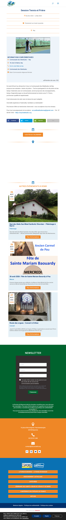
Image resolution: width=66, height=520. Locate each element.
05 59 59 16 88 (33, 438)
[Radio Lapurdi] (28, 467)
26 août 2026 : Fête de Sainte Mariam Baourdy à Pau (30, 276)
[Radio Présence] (39, 467)
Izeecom (37, 510)
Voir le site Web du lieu (16, 66)
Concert (12, 326)
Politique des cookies (47, 505)
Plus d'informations (33, 237)
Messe (12, 279)
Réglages (57, 516)
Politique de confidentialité (31, 505)
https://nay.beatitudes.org (23, 112)
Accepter (36, 516)
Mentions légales (18, 505)
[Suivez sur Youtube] (35, 451)
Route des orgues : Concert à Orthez (24, 323)
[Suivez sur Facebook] (27, 451)
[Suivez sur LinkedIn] (39, 451)
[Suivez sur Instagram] (31, 451)
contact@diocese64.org (33, 446)
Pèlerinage (13, 229)
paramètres (25, 518)
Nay (34, 30)
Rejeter (47, 516)
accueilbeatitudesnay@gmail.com (42, 110)
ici (36, 409)
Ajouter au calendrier (33, 134)
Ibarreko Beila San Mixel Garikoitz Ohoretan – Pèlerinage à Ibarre (33, 225)
